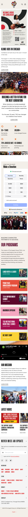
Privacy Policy (19, 480)
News (12, 469)
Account (3, 480)
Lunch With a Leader (19, 493)
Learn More (4, 69)
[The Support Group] (14, 4)
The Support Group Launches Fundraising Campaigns (7, 428)
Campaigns (7, 472)
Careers (9, 483)
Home (2, 469)
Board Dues (3, 483)
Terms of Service (11, 480)
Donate (12, 472)
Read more (4, 432)
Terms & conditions (15, 456)
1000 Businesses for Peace (7, 493)
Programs (7, 469)
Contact (17, 469)
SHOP (2, 472)
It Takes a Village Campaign (12, 491)
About (21, 469)
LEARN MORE (14, 119)
